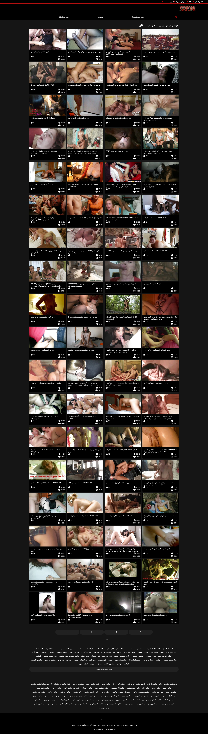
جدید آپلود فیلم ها (138, 17)
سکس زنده (141, 704)
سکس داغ (146, 688)
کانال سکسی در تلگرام (62, 684)
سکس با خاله (168, 700)
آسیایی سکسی (169, 2)
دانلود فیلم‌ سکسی (65, 704)
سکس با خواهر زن (122, 700)
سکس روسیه (152, 704)
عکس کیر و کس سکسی (78, 696)
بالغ (159, 648)
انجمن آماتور (199, 2)
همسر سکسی (38, 648)
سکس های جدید (78, 684)
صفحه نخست (104, 719)
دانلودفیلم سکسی (170, 684)
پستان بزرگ (140, 648)
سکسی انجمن (127, 696)
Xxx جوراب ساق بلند (105, 656)
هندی (76, 660)
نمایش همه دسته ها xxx (104, 669)
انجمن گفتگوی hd (134, 660)
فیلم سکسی (49, 696)
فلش (161, 652)
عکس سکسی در (62, 696)
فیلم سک (96, 700)
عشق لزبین (117, 652)
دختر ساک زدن (151, 648)
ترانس (119, 664)
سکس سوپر (156, 688)
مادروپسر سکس (157, 692)
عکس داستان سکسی (91, 692)
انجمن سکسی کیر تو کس (136, 684)
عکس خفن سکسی (38, 692)
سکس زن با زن (65, 692)
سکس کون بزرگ (119, 684)
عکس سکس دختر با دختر (82, 700)
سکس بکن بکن (65, 700)
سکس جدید (106, 684)
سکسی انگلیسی (36, 660)
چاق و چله (107, 652)
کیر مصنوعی (102, 660)
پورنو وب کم (85, 656)
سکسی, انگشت (109, 664)
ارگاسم (126, 664)
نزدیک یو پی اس (148, 660)
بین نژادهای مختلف (129, 652)
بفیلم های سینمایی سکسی (121, 692)
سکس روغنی (56, 688)
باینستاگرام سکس (137, 700)
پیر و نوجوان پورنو (67, 648)
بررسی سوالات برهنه (52, 648)
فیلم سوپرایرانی (107, 700)
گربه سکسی (89, 648)
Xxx (132, 648)
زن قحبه (158, 660)
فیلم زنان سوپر (171, 692)
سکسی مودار (74, 652)
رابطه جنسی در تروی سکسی (69, 656)
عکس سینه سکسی (133, 688)
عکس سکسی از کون (154, 684)
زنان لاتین (92, 660)
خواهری (148, 656)
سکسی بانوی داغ (168, 648)
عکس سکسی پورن (51, 700)
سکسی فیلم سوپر (43, 688)
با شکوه (38, 656)
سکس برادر (105, 692)
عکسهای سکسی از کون (141, 692)
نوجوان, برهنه (180, 2)
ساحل (100, 664)
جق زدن (51, 652)
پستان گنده (35, 652)
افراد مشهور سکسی (50, 656)
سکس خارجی (37, 696)
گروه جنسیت (124, 656)
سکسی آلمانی (86, 652)
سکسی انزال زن (50, 660)
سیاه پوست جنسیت (170, 660)
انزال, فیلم (114, 648)
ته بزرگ (92, 664)
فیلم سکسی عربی (96, 704)
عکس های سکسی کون (72, 688)
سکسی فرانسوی (120, 660)
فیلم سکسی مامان (96, 696)
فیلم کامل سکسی (169, 696)
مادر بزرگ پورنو (171, 652)
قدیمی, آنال (124, 648)
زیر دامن (69, 660)
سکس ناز (38, 700)
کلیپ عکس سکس (81, 704)
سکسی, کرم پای (62, 652)
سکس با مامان (87, 688)
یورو (80, 664)
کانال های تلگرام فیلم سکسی (41, 684)
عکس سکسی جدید (101, 688)
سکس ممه (138, 696)
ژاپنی (107, 648)
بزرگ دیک (83, 660)
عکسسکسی (104, 639)
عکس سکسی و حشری (152, 696)
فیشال (93, 656)
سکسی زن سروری (137, 656)
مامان (110, 660)
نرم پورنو (61, 660)
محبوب (100, 17)
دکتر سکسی (77, 692)
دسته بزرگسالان (63, 17)
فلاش (116, 656)
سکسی (44, 652)
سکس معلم (167, 688)
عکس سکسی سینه (93, 684)
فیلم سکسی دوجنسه (166, 704)
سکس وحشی (39, 704)
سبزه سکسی (97, 652)
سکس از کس (52, 692)
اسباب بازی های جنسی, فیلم (162, 656)
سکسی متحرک (51, 704)
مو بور (140, 652)
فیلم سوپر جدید (104, 708)
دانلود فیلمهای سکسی (153, 700)
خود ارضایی (99, 648)
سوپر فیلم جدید (129, 704)
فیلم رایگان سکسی (117, 688)
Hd (190, 2)
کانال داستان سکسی (112, 696)
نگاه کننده (79, 648)
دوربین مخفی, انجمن (151, 652)
